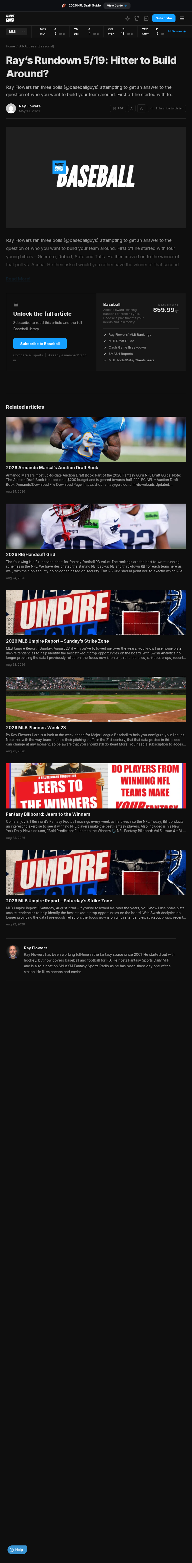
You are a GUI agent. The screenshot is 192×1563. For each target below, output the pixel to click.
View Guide (117, 5)
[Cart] (146, 18)
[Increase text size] (141, 108)
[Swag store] (136, 18)
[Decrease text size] (132, 108)
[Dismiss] (74, 1543)
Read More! (18, 279)
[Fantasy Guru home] (10, 18)
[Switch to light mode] (127, 18)
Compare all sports (28, 355)
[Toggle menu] (182, 18)
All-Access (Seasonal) (36, 46)
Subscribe (164, 18)
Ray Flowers (30, 106)
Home (10, 46)
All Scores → (177, 31)
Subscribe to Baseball (40, 344)
